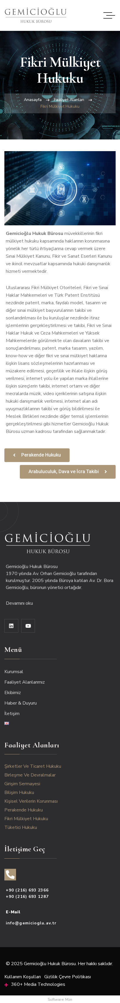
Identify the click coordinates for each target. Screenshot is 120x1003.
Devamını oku (20, 603)
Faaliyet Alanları (69, 99)
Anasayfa (33, 99)
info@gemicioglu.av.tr (31, 923)
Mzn (68, 999)
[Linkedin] (11, 626)
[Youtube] (28, 626)
